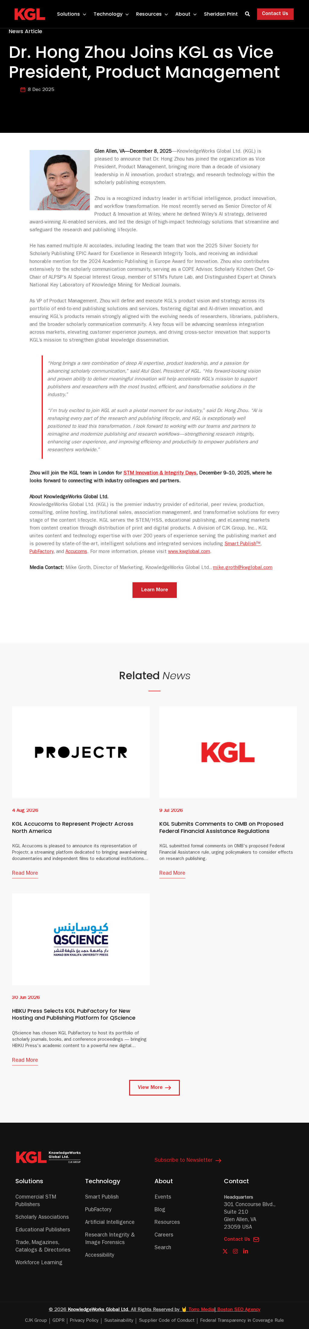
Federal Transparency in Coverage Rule (242, 1320)
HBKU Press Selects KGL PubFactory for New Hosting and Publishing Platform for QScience (73, 1014)
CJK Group (36, 1320)
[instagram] (235, 1251)
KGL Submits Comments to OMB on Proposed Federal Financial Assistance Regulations (221, 827)
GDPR (59, 1320)
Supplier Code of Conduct (167, 1320)
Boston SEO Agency (238, 1310)
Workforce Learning (38, 1263)
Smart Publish (102, 1197)
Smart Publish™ (242, 544)
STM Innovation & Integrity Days (159, 473)
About (163, 1181)
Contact (236, 1181)
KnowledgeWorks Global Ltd (98, 1310)
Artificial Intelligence (110, 1223)
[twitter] (225, 1251)
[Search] (247, 14)
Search (162, 1248)
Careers (163, 1235)
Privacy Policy (84, 1320)
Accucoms (76, 552)
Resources (167, 1223)
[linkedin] (245, 1251)
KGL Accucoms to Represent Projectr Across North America (72, 827)
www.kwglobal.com (189, 552)
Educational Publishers (42, 1230)
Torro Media (201, 1310)
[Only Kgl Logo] (30, 11)
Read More (25, 874)
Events (162, 1197)
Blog (159, 1210)
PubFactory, (42, 552)
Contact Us (237, 1240)
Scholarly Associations (42, 1218)
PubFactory (98, 1210)
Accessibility (99, 1256)
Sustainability (118, 1320)
